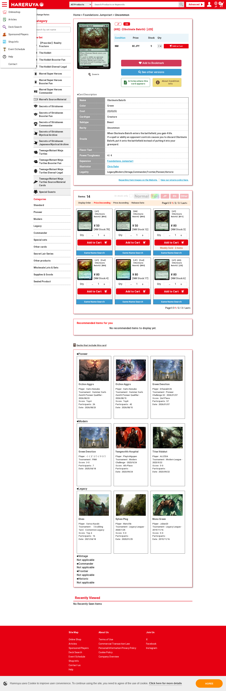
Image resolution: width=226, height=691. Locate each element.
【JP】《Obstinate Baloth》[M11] (177, 214)
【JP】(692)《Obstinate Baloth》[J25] (177, 263)
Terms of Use (106, 639)
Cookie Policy (106, 652)
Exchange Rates (41, 14)
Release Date (138, 203)
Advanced (194, 4)
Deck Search (15, 27)
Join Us (150, 632)
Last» (184, 203)
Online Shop (75, 639)
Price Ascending (121, 203)
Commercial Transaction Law (114, 643)
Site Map (73, 632)
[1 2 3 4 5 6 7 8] (161, 45)
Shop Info (13, 41)
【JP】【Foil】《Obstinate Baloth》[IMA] (100, 263)
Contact (12, 64)
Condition (120, 38)
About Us (104, 632)
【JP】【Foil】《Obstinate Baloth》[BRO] (138, 263)
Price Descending (102, 203)
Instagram (151, 648)
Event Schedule (16, 49)
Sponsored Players (18, 34)
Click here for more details (165, 683)
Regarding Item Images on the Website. (138, 180)
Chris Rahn (113, 166)
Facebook (151, 643)
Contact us (75, 665)
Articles (12, 19)
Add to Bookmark (153, 63)
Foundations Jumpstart (120, 161)
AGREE (209, 683)
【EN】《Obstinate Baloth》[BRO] (138, 214)
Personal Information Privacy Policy (117, 648)
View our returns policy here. (174, 180)
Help (10, 56)
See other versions (152, 72)
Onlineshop (14, 12)
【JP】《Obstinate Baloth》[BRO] (100, 214)
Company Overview (109, 656)
